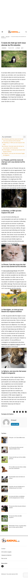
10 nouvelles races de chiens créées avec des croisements (17, 467)
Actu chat (7, 36)
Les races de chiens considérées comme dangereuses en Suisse (16, 497)
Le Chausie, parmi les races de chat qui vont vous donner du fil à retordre (13, 139)
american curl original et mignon (11, 344)
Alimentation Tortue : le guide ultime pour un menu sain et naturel (17, 526)
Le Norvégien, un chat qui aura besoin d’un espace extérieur (14, 150)
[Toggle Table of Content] (23, 137)
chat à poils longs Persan (10, 270)
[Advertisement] (14, 15)
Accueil (2, 36)
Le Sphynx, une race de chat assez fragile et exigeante (14, 154)
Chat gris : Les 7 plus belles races (17, 437)
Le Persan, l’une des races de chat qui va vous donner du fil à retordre (13, 147)
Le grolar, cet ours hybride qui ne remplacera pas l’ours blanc (16, 487)
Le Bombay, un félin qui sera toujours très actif (14, 143)
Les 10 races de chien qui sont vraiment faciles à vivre (16, 448)
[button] (2, 31)
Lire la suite (15, 424)
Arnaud (13, 420)
